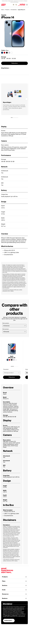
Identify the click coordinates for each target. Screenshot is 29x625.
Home (2, 9)
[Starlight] (16, 360)
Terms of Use (14, 615)
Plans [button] (3, 581)
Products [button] (5, 577)
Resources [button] (5, 594)
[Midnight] (11, 360)
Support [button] (4, 607)
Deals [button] (3, 589)
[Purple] (14, 360)
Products (7, 9)
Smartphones (14, 9)
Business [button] (4, 598)
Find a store (14, 63)
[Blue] (7, 360)
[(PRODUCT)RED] (9, 360)
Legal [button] (3, 602)
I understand (8, 620)
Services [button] (4, 585)
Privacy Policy (7, 615)
